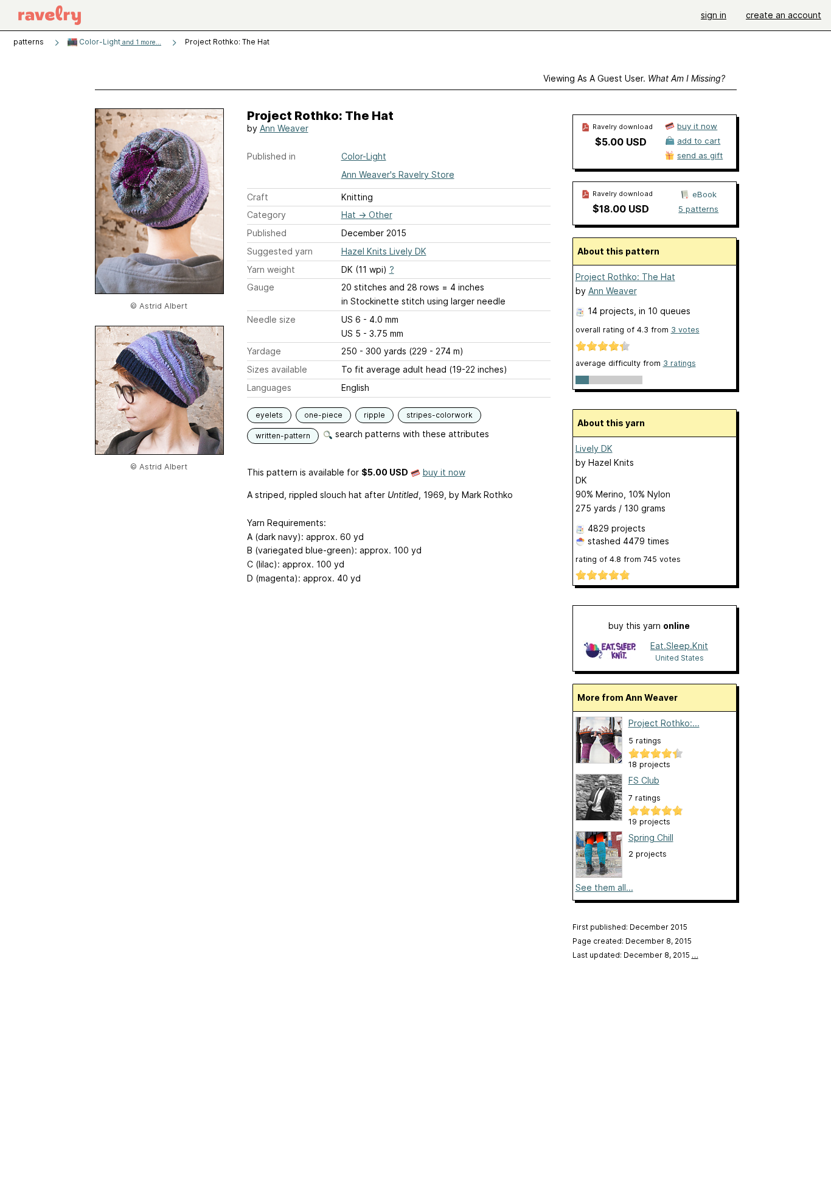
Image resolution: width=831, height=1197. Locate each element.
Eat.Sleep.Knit (679, 646)
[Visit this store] (609, 651)
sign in (713, 15)
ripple (374, 414)
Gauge (260, 287)
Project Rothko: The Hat (625, 277)
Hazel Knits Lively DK (383, 251)
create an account (783, 15)
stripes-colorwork (439, 414)
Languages (269, 387)
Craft (257, 197)
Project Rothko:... (664, 723)
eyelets (269, 414)
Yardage (264, 351)
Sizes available (277, 369)
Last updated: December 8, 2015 (635, 955)
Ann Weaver (284, 128)
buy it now (444, 472)
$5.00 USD (621, 142)
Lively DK (594, 448)
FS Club (643, 780)
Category (266, 214)
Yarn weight (271, 269)
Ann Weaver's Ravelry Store (397, 174)
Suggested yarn (280, 251)
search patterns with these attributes (411, 434)
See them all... (604, 887)
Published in (271, 156)
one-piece (323, 414)
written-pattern (283, 435)
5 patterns (698, 209)
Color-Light (119, 41)
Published (267, 233)
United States (679, 657)
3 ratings (679, 363)
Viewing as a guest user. (634, 78)
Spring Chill (650, 837)
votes (685, 329)
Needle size (271, 319)
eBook (704, 194)
